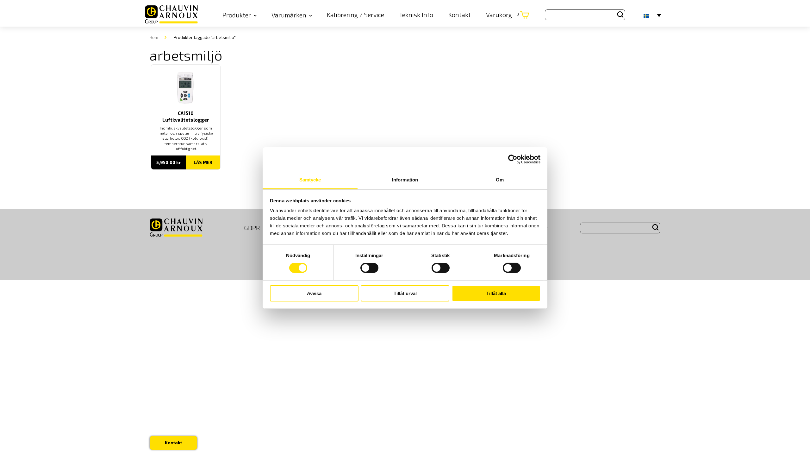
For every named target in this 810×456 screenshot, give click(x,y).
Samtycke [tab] (310, 179)
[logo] (171, 14)
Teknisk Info (416, 14)
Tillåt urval (405, 293)
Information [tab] (405, 179)
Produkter (236, 15)
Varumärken (288, 15)
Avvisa (314, 293)
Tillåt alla (496, 293)
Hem (154, 37)
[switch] (369, 268)
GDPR (252, 227)
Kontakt (459, 14)
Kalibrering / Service (355, 14)
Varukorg (502, 14)
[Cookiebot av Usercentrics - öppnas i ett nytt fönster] (512, 159)
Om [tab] (500, 179)
